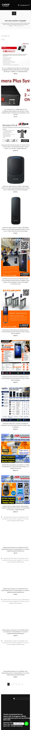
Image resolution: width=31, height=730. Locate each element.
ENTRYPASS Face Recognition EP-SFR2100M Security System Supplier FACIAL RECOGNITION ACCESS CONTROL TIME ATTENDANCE (15, 378)
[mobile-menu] (29, 5)
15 (5, 36)
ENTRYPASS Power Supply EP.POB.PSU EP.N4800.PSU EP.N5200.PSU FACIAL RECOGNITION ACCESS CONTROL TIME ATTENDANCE (15, 425)
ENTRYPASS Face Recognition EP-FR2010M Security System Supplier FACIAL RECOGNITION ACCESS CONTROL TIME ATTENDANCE (15, 331)
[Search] (14, 13)
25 (9, 36)
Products (10, 25)
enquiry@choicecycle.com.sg (13, 718)
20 (7, 36)
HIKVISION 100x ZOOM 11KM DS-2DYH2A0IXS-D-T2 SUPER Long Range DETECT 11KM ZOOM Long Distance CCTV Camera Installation (15, 466)
